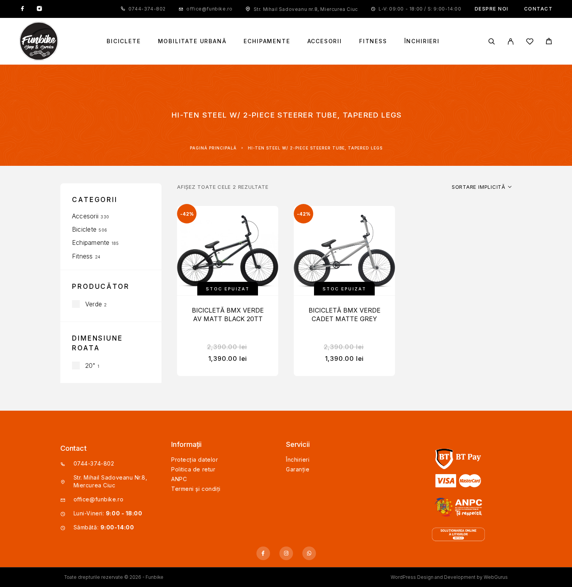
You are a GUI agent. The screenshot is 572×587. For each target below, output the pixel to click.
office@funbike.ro (209, 9)
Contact (538, 9)
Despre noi (492, 9)
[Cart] (548, 42)
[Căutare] (491, 41)
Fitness (373, 41)
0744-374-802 (147, 9)
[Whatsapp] (309, 553)
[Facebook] (22, 9)
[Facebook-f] (263, 553)
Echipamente (267, 41)
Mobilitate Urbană (192, 41)
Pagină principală (213, 148)
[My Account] (510, 41)
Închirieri (422, 41)
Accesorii (324, 41)
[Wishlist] (529, 42)
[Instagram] (39, 9)
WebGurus (496, 577)
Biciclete (123, 41)
